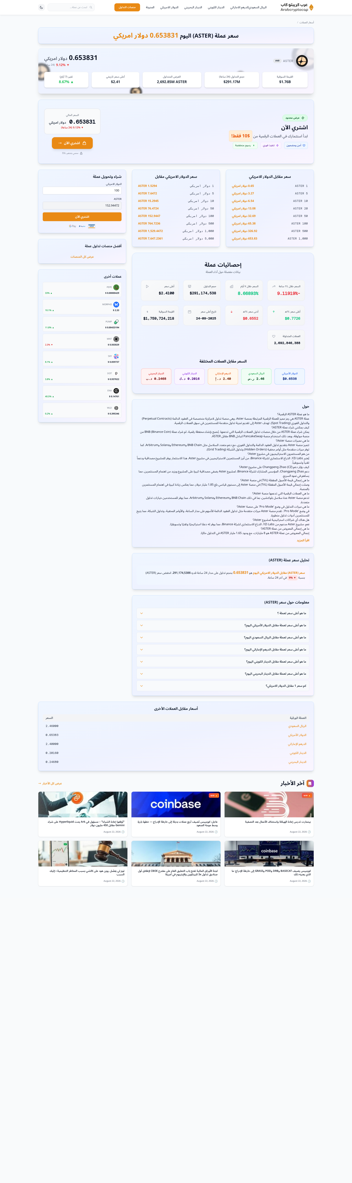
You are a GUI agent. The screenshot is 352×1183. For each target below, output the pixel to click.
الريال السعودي (258, 7)
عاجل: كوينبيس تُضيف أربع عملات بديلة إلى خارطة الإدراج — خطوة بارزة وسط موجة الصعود (178, 823)
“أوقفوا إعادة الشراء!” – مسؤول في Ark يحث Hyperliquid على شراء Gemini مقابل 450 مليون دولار (86, 823)
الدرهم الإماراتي (297, 744)
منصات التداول (127, 7)
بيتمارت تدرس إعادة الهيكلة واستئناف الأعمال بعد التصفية (278, 822)
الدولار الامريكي (169, 7)
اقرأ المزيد (303, 540)
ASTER (118, 199)
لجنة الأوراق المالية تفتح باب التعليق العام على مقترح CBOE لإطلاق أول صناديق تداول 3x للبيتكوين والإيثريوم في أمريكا (178, 872)
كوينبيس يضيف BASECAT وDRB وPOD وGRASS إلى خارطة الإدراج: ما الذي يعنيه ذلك (271, 872)
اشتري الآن (72, 143)
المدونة (150, 7)
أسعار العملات (307, 22)
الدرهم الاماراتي (239, 7)
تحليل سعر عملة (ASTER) (289, 560)
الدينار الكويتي (216, 7)
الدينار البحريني (193, 7)
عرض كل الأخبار (52, 783)
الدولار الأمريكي (297, 735)
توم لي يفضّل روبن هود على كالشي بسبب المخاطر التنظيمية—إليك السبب (87, 872)
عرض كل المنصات (82, 257)
